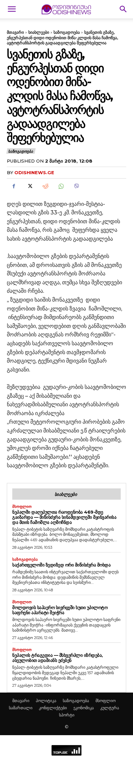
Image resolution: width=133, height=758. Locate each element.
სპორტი (66, 715)
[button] (12, 9)
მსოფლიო (22, 506)
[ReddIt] (45, 186)
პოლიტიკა (46, 700)
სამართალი (20, 708)
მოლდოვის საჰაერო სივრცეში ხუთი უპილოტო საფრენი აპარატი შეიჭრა (59, 610)
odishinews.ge (34, 172)
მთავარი (15, 32)
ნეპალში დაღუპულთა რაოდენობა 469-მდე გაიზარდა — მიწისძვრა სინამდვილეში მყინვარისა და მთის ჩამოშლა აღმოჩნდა (64, 517)
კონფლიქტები (53, 708)
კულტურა (109, 708)
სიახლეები (38, 32)
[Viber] (76, 186)
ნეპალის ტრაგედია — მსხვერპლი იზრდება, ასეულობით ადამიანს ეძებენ (57, 657)
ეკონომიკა (83, 708)
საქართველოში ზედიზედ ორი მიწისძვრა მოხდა (61, 564)
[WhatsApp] (61, 186)
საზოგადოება (67, 32)
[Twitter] (29, 186)
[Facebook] (13, 186)
